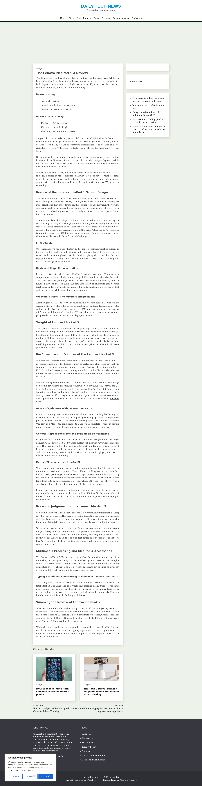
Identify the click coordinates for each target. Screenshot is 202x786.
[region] (30, 767)
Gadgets (136, 18)
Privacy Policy (89, 747)
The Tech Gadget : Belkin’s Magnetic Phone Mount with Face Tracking (101, 691)
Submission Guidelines (94, 755)
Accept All (45, 776)
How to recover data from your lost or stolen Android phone (52, 691)
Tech (71, 18)
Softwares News (121, 18)
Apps (96, 18)
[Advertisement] (101, 39)
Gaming (106, 18)
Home (63, 18)
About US (87, 734)
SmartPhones (84, 18)
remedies (114, 398)
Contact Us (87, 738)
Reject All (31, 776)
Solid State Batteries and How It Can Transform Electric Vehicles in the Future (148, 129)
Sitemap (86, 751)
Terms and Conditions (93, 760)
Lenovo (102, 589)
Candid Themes (128, 780)
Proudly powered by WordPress (82, 780)
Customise (15, 776)
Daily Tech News (101, 6)
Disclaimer (87, 742)
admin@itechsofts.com (56, 756)
